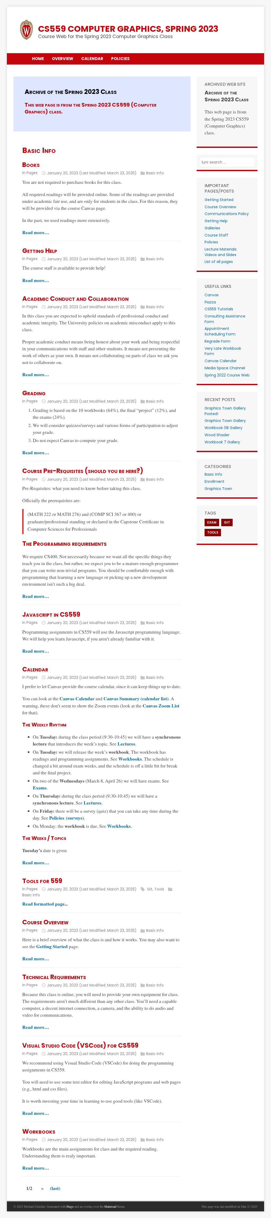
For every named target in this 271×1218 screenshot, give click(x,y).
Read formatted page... (45, 903)
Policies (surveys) (66, 817)
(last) (55, 1188)
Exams (40, 787)
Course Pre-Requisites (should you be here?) (82, 470)
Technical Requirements (54, 976)
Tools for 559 (42, 880)
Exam (211, 522)
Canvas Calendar (77, 698)
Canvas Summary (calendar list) (136, 698)
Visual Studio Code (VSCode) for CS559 (80, 1045)
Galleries (212, 228)
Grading (34, 393)
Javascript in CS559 (51, 614)
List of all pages (219, 261)
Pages (32, 172)
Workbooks (130, 758)
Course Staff (216, 235)
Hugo (70, 1206)
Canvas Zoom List (161, 705)
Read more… (35, 232)
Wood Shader (217, 435)
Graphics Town (218, 488)
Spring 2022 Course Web (227, 375)
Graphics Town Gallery (225, 420)
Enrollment (214, 481)
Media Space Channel (225, 368)
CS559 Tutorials (219, 309)
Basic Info (155, 173)
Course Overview (45, 922)
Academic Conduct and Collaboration (75, 298)
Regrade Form (218, 341)
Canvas (212, 295)
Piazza (210, 302)
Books (31, 164)
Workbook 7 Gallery (222, 442)
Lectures (126, 743)
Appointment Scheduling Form (220, 331)
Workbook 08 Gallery (223, 427)
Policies (211, 242)
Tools (159, 889)
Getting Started (52, 946)
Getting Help (39, 250)
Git (149, 889)
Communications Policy (227, 213)
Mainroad (110, 1206)
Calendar (35, 669)
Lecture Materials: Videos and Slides (221, 252)
